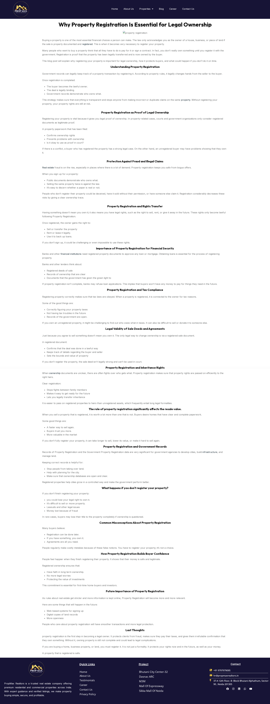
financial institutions (71, 254)
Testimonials (87, 680)
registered (87, 44)
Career (173, 8)
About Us (128, 8)
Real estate (48, 167)
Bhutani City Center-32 (153, 672)
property (185, 99)
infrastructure (209, 452)
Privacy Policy (88, 694)
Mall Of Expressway (151, 686)
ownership (55, 373)
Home (114, 8)
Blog (161, 8)
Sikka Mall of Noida (151, 691)
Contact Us (188, 8)
